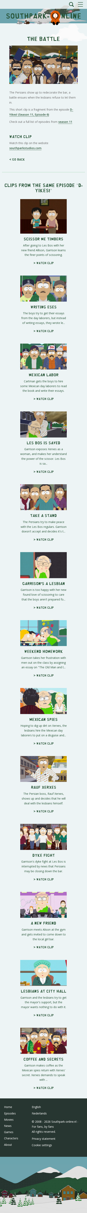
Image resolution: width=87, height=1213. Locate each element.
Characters (11, 1138)
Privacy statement (43, 1139)
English (36, 1107)
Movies (9, 1119)
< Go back (17, 159)
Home (8, 1107)
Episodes (10, 1113)
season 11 (65, 122)
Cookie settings (42, 1145)
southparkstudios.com (25, 148)
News (8, 1126)
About (8, 1145)
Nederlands (39, 1113)
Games (8, 1132)
